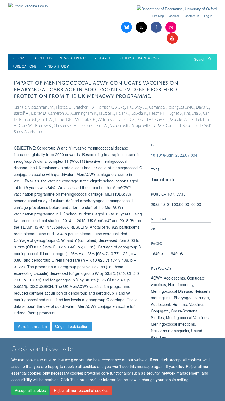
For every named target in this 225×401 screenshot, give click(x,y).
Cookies (174, 15)
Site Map (158, 15)
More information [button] (32, 326)
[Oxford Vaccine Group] (28, 4)
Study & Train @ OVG (139, 57)
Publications (24, 65)
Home (21, 57)
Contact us (192, 15)
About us (43, 57)
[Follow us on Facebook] (157, 27)
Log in (208, 15)
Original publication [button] (71, 326)
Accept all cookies (30, 390)
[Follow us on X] (142, 27)
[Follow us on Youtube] (172, 38)
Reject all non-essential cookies (81, 390)
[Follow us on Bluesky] (127, 27)
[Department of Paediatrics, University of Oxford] (173, 8)
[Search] (210, 59)
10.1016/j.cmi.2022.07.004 (174, 155)
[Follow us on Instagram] (170, 27)
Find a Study (56, 65)
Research (103, 57)
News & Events (73, 57)
